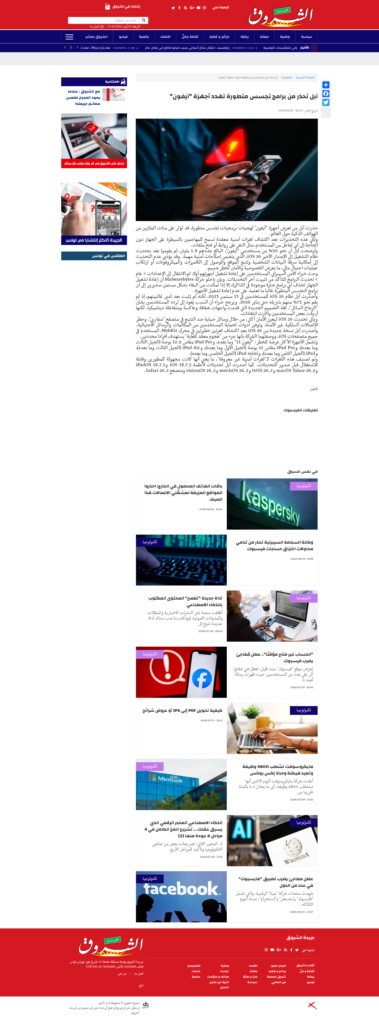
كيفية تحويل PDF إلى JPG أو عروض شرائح (182, 710)
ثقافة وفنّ (190, 36)
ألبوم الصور (278, 965)
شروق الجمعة (276, 976)
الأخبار (304, 47)
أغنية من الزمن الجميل (219, 985)
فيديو (123, 36)
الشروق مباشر (96, 36)
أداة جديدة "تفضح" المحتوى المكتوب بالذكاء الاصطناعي (185, 601)
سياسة (306, 36)
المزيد (69, 37)
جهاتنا (264, 36)
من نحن (122, 973)
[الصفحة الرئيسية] (282, 13)
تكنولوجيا (287, 77)
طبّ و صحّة (250, 976)
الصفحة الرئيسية (305, 77)
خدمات (195, 971)
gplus (192, 8)
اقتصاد (165, 36)
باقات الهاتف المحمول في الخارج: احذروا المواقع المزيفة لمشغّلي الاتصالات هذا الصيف (183, 492)
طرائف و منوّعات (218, 976)
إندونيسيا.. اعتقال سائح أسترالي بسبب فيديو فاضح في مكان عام (231, 48)
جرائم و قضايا (219, 36)
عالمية (144, 36)
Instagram (204, 8)
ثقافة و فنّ (307, 971)
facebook (179, 8)
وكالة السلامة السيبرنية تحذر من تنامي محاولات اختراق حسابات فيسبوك (274, 545)
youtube (198, 8)
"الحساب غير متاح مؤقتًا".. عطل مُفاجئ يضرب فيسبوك (274, 657)
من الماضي (278, 982)
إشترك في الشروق (126, 6)
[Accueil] (109, 945)
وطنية (285, 36)
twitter (173, 8)
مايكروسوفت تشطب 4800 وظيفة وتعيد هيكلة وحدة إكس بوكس (277, 769)
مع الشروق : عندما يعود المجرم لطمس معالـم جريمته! (83, 97)
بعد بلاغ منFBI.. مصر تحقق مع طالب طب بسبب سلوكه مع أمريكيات (110, 48)
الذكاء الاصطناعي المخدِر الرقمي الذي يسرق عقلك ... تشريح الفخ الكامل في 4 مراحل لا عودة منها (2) (183, 829)
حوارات (224, 971)
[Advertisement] (94, 327)
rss (185, 8)
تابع (141, 985)
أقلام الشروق (305, 965)
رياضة (245, 36)
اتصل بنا (94, 26)
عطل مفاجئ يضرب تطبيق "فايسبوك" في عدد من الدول (275, 882)
